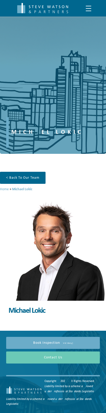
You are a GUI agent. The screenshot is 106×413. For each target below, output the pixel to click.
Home (4, 189)
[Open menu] (88, 8)
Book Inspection (53, 343)
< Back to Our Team (22, 178)
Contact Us (53, 357)
